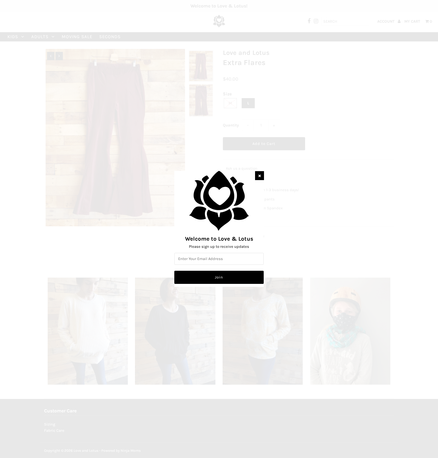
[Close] (259, 175)
